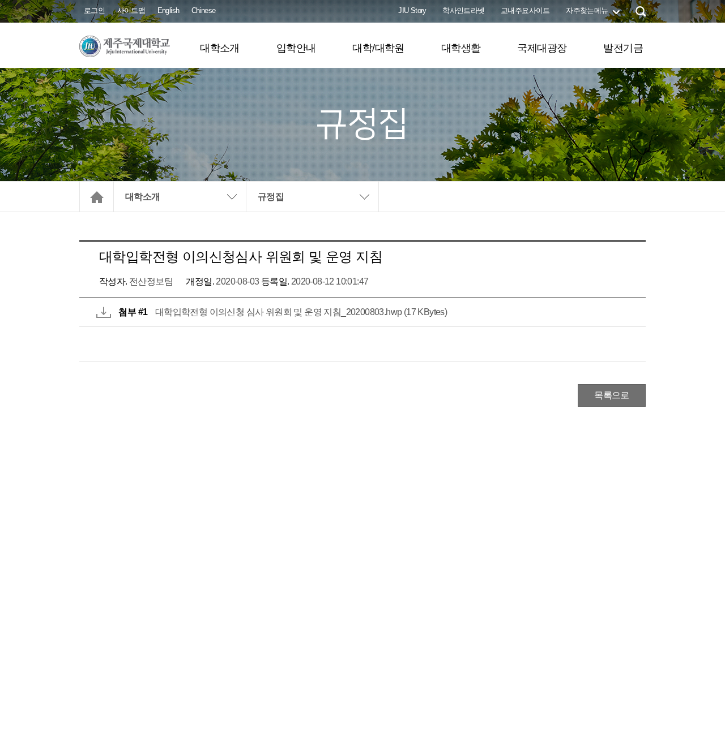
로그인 (94, 10)
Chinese (203, 10)
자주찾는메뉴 (587, 10)
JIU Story (412, 10)
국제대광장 (541, 48)
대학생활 (461, 48)
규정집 (271, 196)
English (168, 10)
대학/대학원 (378, 48)
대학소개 (220, 48)
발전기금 (623, 48)
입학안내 (296, 48)
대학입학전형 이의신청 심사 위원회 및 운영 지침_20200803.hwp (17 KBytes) (301, 312)
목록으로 (611, 395)
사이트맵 (131, 10)
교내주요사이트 (525, 10)
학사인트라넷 (463, 10)
